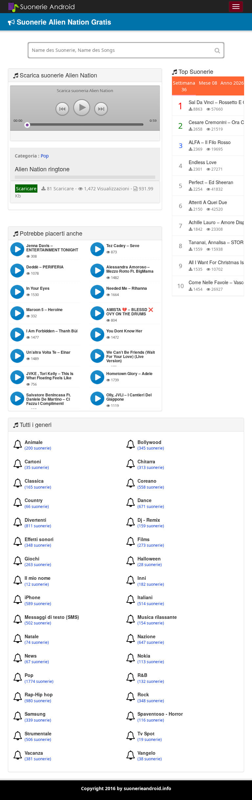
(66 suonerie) (37, 506)
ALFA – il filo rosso (210, 142)
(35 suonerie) (37, 467)
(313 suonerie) (150, 467)
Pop (45, 156)
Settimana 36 (184, 86)
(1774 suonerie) (39, 681)
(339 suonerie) (38, 720)
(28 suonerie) (149, 564)
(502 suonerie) (38, 623)
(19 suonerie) (149, 739)
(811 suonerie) (38, 526)
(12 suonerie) (37, 584)
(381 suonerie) (38, 759)
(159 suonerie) (150, 526)
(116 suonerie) (150, 720)
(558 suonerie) (150, 487)
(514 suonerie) (150, 603)
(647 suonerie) (150, 642)
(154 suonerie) (150, 623)
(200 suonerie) (38, 448)
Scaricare (26, 188)
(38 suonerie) (149, 759)
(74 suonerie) (37, 642)
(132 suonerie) (150, 681)
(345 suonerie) (150, 448)
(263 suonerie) (38, 564)
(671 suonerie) (150, 506)
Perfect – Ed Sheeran (211, 182)
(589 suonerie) (38, 603)
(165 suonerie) (38, 487)
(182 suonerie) (150, 584)
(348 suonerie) (38, 545)
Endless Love (203, 162)
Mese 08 (208, 83)
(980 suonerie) (38, 701)
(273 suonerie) (150, 545)
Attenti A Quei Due (208, 202)
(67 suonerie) (37, 661)
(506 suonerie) (38, 739)
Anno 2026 (232, 83)
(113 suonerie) (150, 661)
